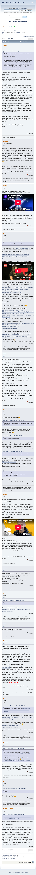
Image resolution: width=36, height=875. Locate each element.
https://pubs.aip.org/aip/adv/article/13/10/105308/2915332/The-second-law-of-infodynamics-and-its (17, 754)
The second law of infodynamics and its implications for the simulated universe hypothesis (17, 710)
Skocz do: (21, 862)
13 (9, 38)
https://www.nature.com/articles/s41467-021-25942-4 (15, 253)
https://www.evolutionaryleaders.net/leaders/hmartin (15, 289)
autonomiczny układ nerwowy (23, 248)
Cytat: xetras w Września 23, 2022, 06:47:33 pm (13, 420)
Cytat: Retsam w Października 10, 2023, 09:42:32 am (14, 788)
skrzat (21, 32)
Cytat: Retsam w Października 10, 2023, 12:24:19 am (14, 705)
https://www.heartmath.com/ (9, 461)
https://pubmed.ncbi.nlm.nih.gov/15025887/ (13, 310)
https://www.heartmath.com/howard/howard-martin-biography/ (17, 287)
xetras (5, 45)
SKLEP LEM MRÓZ (18, 21)
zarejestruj (24, 8)
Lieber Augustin (8, 808)
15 (12, 38)
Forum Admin (17, 32)
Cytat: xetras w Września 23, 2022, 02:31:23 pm (13, 240)
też (7, 796)
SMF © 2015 (17, 872)
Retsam (5, 641)
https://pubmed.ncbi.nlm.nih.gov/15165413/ (13, 313)
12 (8, 38)
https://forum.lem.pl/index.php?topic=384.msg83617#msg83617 (10, 726)
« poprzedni (26, 36)
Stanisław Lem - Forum (13, 2)
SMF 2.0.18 (11, 872)
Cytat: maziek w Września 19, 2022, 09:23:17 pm (13, 51)
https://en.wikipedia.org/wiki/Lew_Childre (12, 292)
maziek (5, 141)
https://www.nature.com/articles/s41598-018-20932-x (15, 334)
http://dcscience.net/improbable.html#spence (13, 325)
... (6, 38)
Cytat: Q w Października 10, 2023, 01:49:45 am (13, 748)
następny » (31, 36)
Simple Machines (24, 872)
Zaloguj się (18, 8)
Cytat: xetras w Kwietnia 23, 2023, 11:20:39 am (13, 600)
